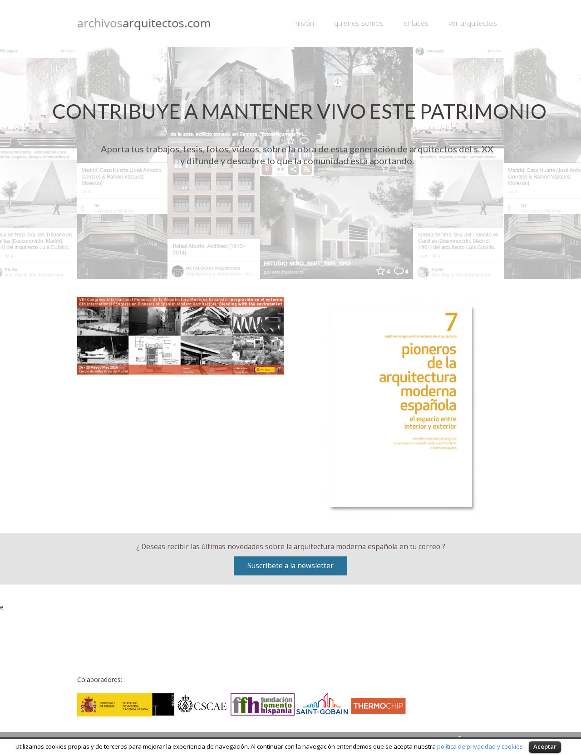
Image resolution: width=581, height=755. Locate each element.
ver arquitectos (472, 23)
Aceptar (544, 746)
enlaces (416, 23)
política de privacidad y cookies (480, 746)
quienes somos (359, 23)
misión (303, 23)
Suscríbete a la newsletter (290, 565)
